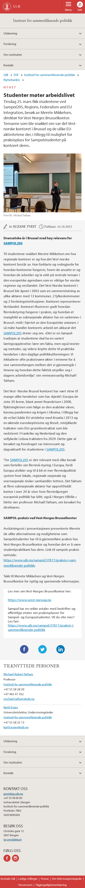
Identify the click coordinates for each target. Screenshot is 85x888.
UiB (6, 75)
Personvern (25, 885)
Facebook (24, 649)
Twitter (42, 649)
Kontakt (8, 65)
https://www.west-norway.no (29, 600)
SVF (16, 75)
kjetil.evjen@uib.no (16, 727)
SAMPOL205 (13, 243)
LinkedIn (60, 649)
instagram (16, 858)
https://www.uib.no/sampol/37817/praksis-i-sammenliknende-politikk (41, 627)
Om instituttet (13, 54)
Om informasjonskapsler (67, 879)
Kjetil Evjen (11, 707)
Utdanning (10, 33)
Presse (45, 879)
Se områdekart (13, 839)
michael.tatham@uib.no (19, 699)
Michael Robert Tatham (18, 674)
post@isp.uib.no (13, 794)
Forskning (10, 44)
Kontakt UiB (8, 879)
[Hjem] (7, 6)
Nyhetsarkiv (12, 80)
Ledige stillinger (28, 879)
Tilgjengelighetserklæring (51, 885)
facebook (8, 858)
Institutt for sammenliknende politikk (42, 20)
